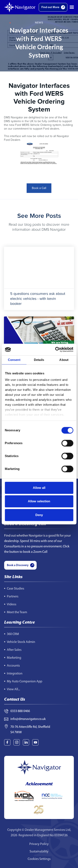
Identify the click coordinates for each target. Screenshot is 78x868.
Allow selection (39, 501)
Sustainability (39, 851)
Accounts (13, 665)
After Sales (14, 650)
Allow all (39, 487)
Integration (14, 673)
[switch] (67, 443)
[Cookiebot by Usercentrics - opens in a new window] (55, 349)
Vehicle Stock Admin (21, 642)
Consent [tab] (14, 360)
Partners (12, 596)
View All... (13, 689)
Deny (39, 515)
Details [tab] (39, 360)
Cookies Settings (39, 859)
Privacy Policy (39, 844)
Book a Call (39, 188)
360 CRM (13, 634)
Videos (11, 604)
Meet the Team (17, 612)
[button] (71, 7)
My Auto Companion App (24, 681)
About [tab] (63, 360)
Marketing (14, 658)
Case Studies (15, 588)
